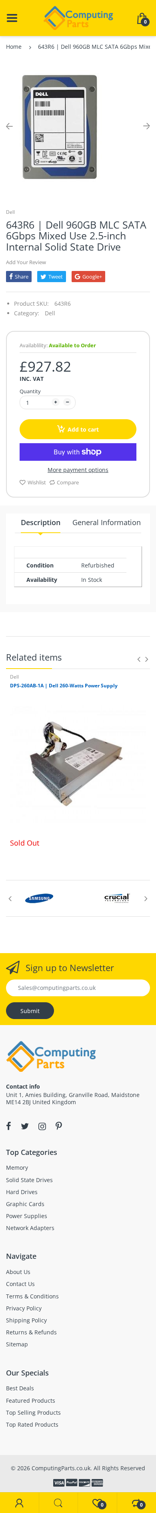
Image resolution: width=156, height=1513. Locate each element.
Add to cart (83, 429)
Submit (30, 1011)
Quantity (30, 391)
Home (14, 46)
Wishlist (37, 482)
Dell (10, 212)
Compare (68, 482)
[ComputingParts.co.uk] (78, 17)
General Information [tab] (106, 522)
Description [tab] (40, 522)
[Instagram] (42, 1126)
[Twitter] (25, 1126)
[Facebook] (8, 1126)
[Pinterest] (59, 1126)
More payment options (78, 470)
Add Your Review (26, 262)
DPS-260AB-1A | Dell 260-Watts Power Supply (64, 685)
